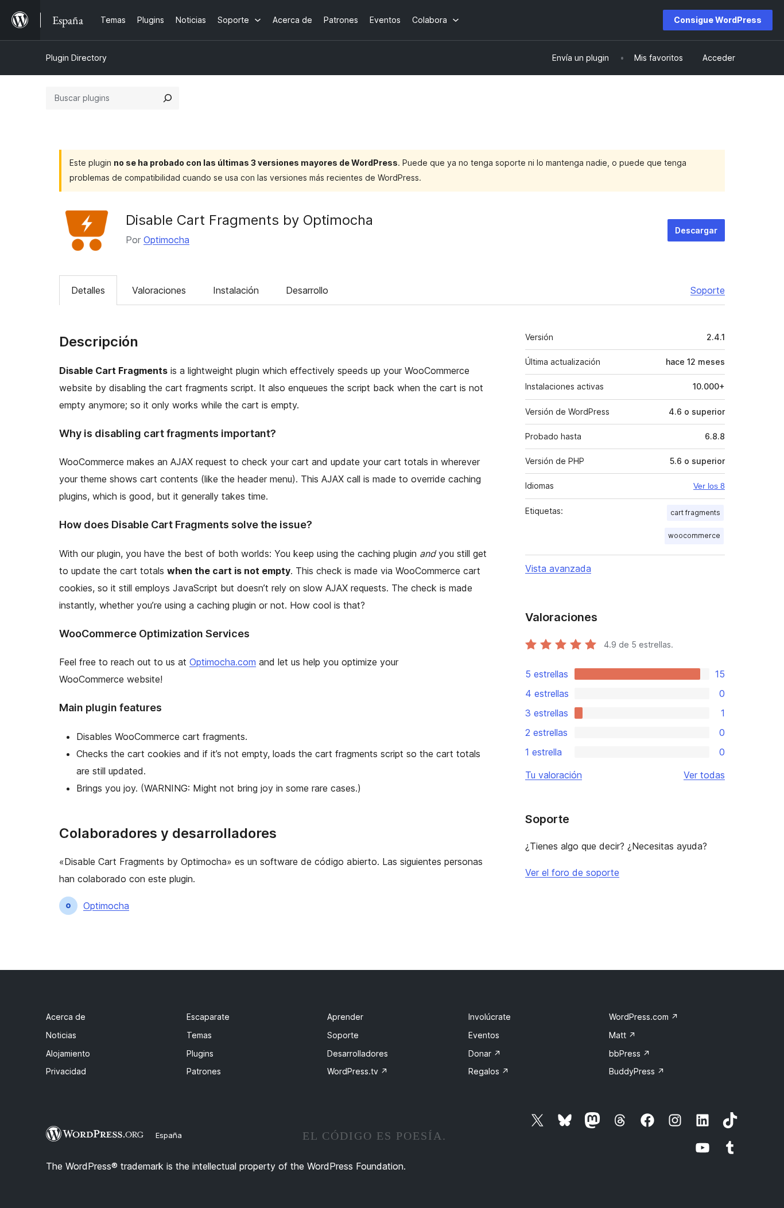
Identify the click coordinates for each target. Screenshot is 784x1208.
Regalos (488, 1071)
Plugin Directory (76, 58)
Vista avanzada (558, 568)
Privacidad (66, 1071)
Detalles (88, 290)
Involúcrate (489, 1017)
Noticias (61, 1035)
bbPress (629, 1053)
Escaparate (208, 1017)
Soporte (707, 290)
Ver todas (704, 775)
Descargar (696, 230)
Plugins (200, 1053)
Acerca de (66, 1017)
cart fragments (695, 512)
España (169, 1135)
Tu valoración (553, 775)
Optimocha (166, 240)
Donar (484, 1053)
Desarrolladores (357, 1053)
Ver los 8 (709, 485)
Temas (199, 1035)
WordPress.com (643, 1017)
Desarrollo (307, 290)
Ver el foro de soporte (572, 872)
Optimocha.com (222, 662)
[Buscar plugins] (167, 98)
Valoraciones (159, 290)
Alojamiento (68, 1053)
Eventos (483, 1035)
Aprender (345, 1017)
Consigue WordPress (718, 20)
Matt (622, 1035)
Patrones (204, 1071)
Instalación (236, 290)
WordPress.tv (357, 1071)
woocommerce (694, 535)
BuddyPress (637, 1071)
